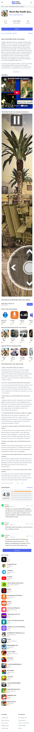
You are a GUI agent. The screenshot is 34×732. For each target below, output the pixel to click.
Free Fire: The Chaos (23, 723)
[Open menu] (2, 2)
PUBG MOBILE (22, 725)
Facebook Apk (5, 720)
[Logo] (16, 2)
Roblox (20, 728)
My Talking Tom (22, 717)
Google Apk (4, 717)
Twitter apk (4, 723)
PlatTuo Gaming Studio (16, 15)
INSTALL (17, 29)
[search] (31, 2)
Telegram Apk (5, 725)
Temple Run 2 (22, 720)
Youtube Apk (4, 728)
